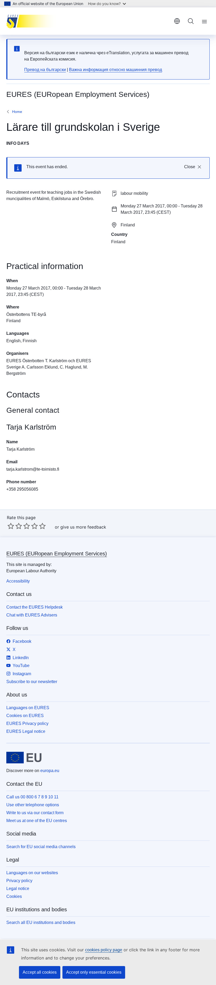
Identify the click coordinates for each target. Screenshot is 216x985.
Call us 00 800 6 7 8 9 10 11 (32, 797)
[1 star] (11, 526)
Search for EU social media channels (41, 846)
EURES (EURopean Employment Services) (56, 553)
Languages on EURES (27, 707)
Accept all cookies (40, 972)
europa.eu (49, 770)
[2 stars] (15, 526)
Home (17, 112)
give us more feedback (83, 527)
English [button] (177, 21)
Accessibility (18, 581)
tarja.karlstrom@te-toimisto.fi (32, 469)
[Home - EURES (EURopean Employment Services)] (32, 21)
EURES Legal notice (25, 731)
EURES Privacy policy (27, 723)
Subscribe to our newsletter (31, 681)
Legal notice (17, 888)
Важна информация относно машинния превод (115, 69)
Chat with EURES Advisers (31, 615)
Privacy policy (19, 880)
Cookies (14, 896)
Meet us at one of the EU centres (36, 820)
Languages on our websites (32, 872)
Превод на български (45, 69)
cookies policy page (103, 950)
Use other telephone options (32, 805)
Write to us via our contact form (34, 812)
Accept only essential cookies (93, 972)
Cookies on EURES (25, 715)
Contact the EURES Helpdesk (34, 607)
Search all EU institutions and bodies (40, 922)
